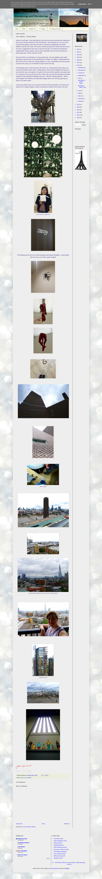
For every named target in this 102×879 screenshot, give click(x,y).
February (80, 98)
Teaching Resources (59, 845)
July (79, 78)
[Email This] (41, 775)
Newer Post (19, 823)
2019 (78, 57)
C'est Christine (21, 846)
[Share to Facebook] (46, 775)
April (79, 93)
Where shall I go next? (59, 856)
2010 (78, 117)
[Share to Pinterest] (47, 775)
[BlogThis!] (43, 775)
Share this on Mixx (52, 768)
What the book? (58, 843)
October (80, 73)
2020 (78, 54)
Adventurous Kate (22, 838)
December (81, 67)
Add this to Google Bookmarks (38, 768)
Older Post (67, 823)
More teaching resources (60, 847)
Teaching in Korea (58, 858)
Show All (48, 858)
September (81, 75)
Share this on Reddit (33, 768)
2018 (78, 60)
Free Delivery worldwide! (60, 851)
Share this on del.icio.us (19, 768)
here (57, 46)
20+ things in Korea (55, 29)
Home (16, 29)
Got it (89, 4)
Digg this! (24, 768)
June (79, 90)
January (80, 101)
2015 (78, 104)
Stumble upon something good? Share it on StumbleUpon (28, 768)
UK (24, 777)
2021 (78, 52)
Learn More (82, 4)
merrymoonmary (54, 868)
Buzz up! (62, 768)
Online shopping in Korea (60, 841)
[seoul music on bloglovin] (81, 169)
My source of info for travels (61, 849)
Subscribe (57, 768)
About (23, 29)
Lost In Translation (22, 851)
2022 (78, 49)
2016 (78, 65)
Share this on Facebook (47, 768)
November (81, 70)
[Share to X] (44, 775)
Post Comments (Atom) (29, 826)
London (22, 777)
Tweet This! (43, 768)
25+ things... (42, 29)
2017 (78, 62)
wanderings (28, 777)
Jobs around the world (59, 853)
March (80, 96)
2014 (78, 107)
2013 (78, 109)
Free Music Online (58, 838)
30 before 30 (32, 29)
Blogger (67, 868)
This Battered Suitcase (23, 842)
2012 (78, 112)
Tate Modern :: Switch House (82, 82)
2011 (78, 115)
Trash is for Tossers (22, 855)
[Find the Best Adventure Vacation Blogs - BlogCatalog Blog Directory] (69, 864)
